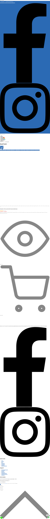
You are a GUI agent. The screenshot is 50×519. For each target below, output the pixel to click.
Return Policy (3, 472)
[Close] (2, 149)
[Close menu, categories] (0, 484)
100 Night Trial (13, 2)
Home (1, 135)
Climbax (16, 483)
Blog (2, 462)
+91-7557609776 (3, 1)
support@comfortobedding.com (9, 1)
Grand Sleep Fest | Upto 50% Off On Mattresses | (6, 2)
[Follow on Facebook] (25, 82)
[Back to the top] (25, 518)
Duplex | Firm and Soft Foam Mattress (8, 209)
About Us (2, 136)
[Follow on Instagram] (25, 456)
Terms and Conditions (4, 474)
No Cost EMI (3, 470)
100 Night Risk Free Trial (4, 469)
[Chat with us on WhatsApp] (48, 517)
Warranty (2, 471)
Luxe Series (3, 139)
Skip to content (2, 0)
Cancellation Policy (4, 473)
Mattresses (2, 137)
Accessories (3, 138)
